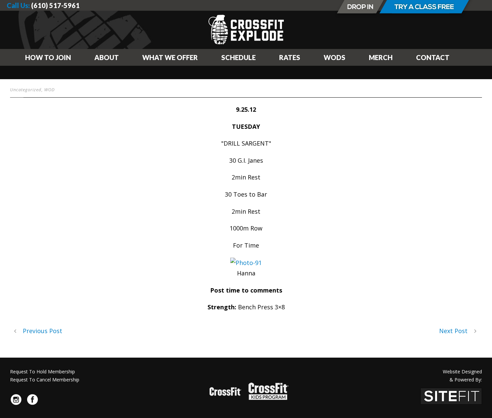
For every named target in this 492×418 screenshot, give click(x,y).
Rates (289, 57)
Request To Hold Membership (42, 371)
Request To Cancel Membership (44, 379)
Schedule (238, 57)
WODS (334, 57)
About (106, 57)
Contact (432, 57)
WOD (49, 90)
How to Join (48, 57)
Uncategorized (26, 90)
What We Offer (170, 57)
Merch (381, 57)
